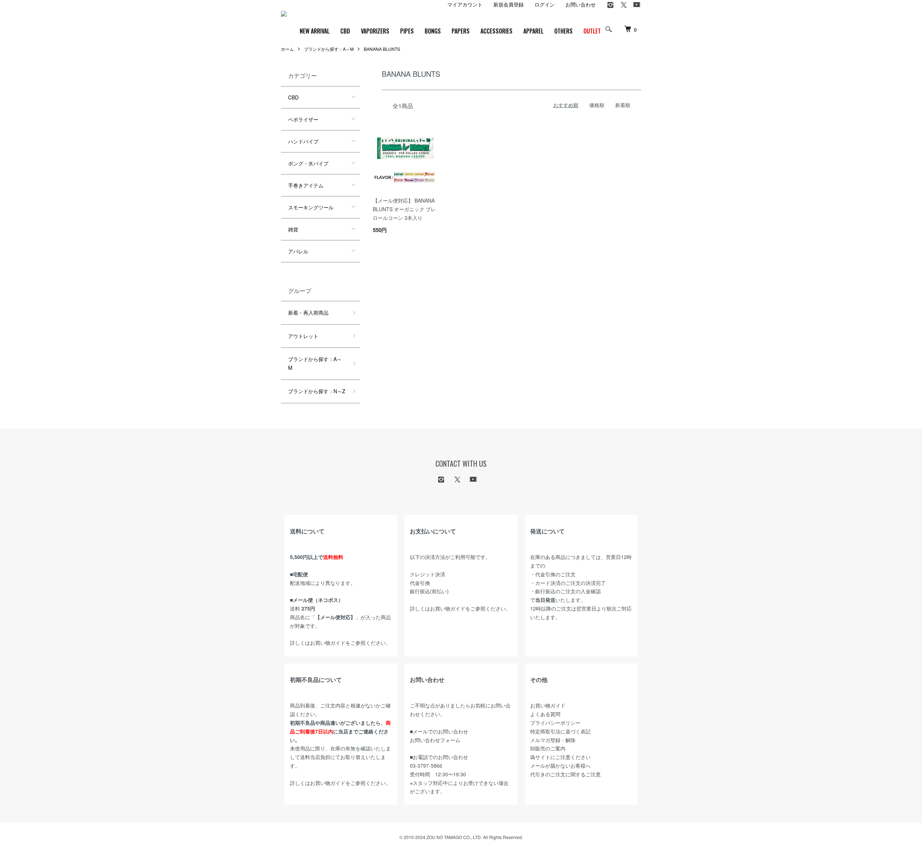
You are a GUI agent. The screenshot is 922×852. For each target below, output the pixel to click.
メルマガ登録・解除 (553, 740)
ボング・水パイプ (308, 163)
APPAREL (533, 31)
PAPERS (461, 31)
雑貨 (293, 229)
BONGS (433, 31)
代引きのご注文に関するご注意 (565, 774)
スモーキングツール (311, 207)
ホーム (287, 49)
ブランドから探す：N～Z (316, 391)
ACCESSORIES (496, 31)
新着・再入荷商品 (308, 312)
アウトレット (303, 336)
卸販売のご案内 (547, 748)
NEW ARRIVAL (315, 31)
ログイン (544, 4)
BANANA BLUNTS (382, 49)
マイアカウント (465, 4)
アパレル (298, 251)
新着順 (622, 104)
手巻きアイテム (305, 185)
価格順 (596, 104)
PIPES (407, 31)
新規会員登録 (508, 4)
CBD (345, 31)
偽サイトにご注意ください (560, 756)
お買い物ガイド (327, 642)
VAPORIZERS (375, 31)
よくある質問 (545, 714)
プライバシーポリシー (555, 722)
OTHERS (563, 31)
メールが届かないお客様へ (560, 765)
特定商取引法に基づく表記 (560, 731)
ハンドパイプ (303, 141)
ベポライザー (303, 119)
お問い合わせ (580, 4)
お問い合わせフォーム (435, 740)
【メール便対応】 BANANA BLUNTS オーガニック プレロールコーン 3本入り (404, 209)
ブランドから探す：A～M (329, 49)
